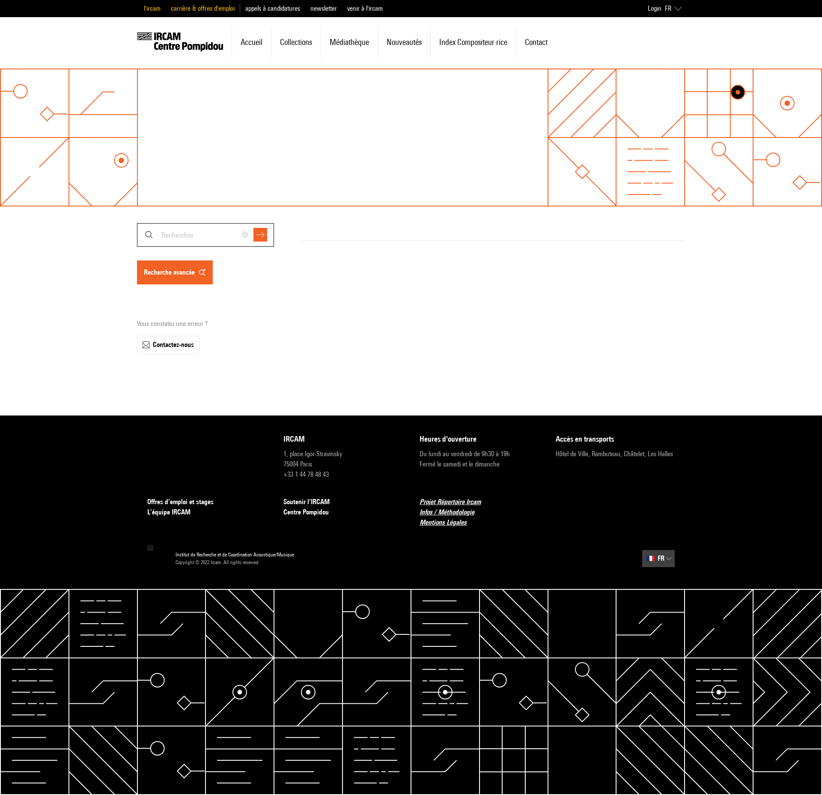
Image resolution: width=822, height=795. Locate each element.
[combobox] (205, 235)
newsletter (323, 8)
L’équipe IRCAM (169, 512)
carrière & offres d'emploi (203, 8)
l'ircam (152, 8)
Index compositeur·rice (473, 42)
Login (654, 8)
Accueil (251, 42)
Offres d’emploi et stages (180, 502)
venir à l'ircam (365, 8)
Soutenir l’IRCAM (306, 502)
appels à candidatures (272, 8)
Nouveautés (404, 42)
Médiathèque (349, 42)
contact (536, 42)
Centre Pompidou (306, 512)
